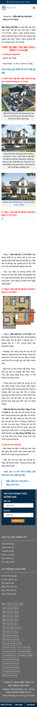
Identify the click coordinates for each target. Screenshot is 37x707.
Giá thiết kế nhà (9, 656)
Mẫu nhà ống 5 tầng (10, 616)
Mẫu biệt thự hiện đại (11, 640)
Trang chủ (7, 16)
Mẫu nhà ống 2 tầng (15, 604)
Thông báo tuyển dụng (11, 671)
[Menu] (33, 8)
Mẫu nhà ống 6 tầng (10, 620)
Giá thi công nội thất (10, 667)
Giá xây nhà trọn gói (10, 659)
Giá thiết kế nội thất (24, 656)
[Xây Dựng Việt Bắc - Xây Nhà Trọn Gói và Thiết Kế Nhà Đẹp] (12, 7)
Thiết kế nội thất (9, 648)
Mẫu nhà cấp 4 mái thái (12, 628)
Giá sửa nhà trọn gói (10, 663)
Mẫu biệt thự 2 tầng (10, 632)
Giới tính (7, 511)
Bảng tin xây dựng (10, 675)
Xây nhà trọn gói (9, 652)
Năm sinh (7, 501)
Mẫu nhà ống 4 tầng (10, 612)
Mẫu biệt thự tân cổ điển (12, 644)
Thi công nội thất (24, 652)
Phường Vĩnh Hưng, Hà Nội (19, 2)
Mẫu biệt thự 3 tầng (10, 636)
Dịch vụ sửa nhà (24, 648)
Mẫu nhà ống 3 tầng (10, 608)
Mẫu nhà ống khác (10, 624)
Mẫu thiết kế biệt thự (15, 427)
